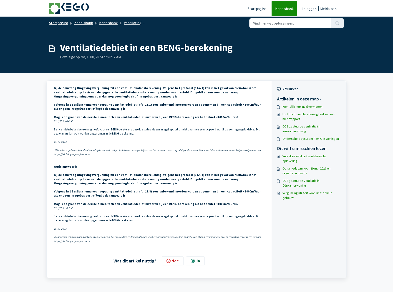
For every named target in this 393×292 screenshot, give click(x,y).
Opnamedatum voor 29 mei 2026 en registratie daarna (306, 170)
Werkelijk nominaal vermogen (302, 107)
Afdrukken (290, 89)
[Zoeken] (337, 23)
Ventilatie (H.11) (136, 22)
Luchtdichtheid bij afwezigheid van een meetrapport (308, 116)
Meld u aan (328, 8)
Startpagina (257, 8)
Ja (198, 260)
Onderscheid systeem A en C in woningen (310, 139)
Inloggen (309, 8)
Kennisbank (284, 8)
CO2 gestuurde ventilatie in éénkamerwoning (301, 128)
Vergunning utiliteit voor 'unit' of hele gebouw (307, 195)
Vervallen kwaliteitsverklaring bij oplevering (304, 158)
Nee (175, 260)
